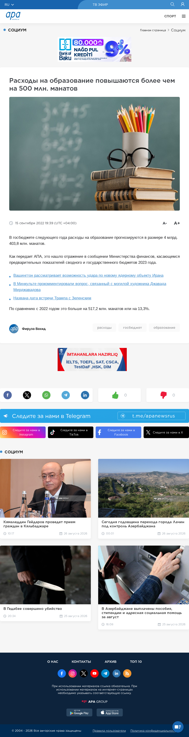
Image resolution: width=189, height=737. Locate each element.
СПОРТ (170, 16)
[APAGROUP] (94, 701)
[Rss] (127, 674)
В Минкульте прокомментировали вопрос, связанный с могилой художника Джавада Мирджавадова (89, 287)
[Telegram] (105, 674)
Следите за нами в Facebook (121, 432)
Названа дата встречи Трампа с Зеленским (52, 298)
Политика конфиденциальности (153, 730)
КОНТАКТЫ (81, 661)
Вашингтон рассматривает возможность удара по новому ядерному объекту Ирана (88, 275)
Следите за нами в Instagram (26, 432)
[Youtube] (94, 674)
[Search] (172, 4)
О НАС (52, 661)
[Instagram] (72, 674)
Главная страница (153, 30)
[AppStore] (110, 713)
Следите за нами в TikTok (74, 432)
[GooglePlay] (79, 713)
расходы (104, 327)
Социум (178, 30)
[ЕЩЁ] (183, 16)
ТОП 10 (136, 661)
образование (164, 327)
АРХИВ (110, 661)
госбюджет (132, 327)
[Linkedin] (116, 674)
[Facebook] (62, 674)
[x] (84, 674)
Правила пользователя (109, 730)
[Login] (182, 4)
